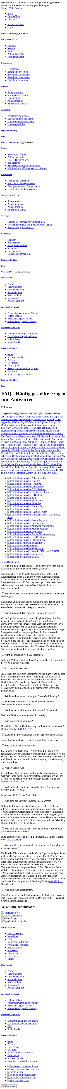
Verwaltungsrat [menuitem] (14, 286)
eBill (44, 428)
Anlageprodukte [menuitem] (15, 100)
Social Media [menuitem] (13, 342)
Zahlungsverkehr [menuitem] (15, 54)
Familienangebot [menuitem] (15, 56)
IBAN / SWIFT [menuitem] (15, 933)
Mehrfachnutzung (21, 470)
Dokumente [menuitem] (13, 953)
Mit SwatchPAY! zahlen (45, 464)
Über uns (12, 19)
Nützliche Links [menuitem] (8, 927)
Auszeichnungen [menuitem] (15, 300)
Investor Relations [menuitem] (9, 348)
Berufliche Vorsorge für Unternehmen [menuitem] (26, 222)
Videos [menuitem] (10, 958)
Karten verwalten (10, 433)
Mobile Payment (57, 447)
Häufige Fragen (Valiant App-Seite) (39, 444)
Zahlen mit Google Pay (39, 442)
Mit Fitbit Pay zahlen (29, 433)
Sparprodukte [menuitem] (14, 201)
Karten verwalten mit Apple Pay (17, 419)
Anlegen (20, 416)
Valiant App (27, 467)
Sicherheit (6, 428)
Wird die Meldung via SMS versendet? (24, 654)
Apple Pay (30, 416)
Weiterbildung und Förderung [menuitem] (22, 321)
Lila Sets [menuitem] (11, 45)
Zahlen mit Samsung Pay (18, 461)
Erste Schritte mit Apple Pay (50, 416)
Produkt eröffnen (15, 24)
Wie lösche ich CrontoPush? (19, 721)
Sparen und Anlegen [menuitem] (10, 195)
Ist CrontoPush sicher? (16, 668)
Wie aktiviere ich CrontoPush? (20, 745)
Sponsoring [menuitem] (13, 298)
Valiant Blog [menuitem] (13, 339)
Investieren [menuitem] (12, 248)
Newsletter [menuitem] (12, 936)
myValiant (20, 453)
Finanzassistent (28, 425)
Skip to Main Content (11, 8)
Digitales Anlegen (49, 422)
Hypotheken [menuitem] (13, 69)
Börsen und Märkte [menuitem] (16, 103)
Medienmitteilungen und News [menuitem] (22, 333)
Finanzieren (29, 430)
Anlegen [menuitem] (4, 86)
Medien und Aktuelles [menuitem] (10, 327)
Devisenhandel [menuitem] (14, 251)
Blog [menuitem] (3, 136)
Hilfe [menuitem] (9, 939)
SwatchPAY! (8, 453)
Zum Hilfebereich (10, 562)
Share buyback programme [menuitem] (20, 374)
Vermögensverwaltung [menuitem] (18, 95)
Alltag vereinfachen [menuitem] (17, 245)
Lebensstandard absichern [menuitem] (20, 118)
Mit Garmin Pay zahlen (48, 436)
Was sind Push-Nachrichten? (19, 889)
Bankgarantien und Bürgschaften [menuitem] (23, 186)
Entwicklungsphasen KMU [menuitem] (20, 227)
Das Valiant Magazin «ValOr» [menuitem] (22, 336)
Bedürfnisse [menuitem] (6, 234)
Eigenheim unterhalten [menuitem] (18, 77)
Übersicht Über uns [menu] (9, 272)
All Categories (8, 416)
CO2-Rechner (32, 422)
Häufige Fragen (14, 444)
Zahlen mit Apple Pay (45, 419)
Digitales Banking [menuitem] (9, 130)
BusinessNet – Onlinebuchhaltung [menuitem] (24, 165)
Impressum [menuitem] (12, 950)
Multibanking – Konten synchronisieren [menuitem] (27, 168)
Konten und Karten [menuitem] (9, 39)
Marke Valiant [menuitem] (14, 295)
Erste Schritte (52, 430)
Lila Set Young (49, 472)
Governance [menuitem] (13, 362)
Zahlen (30, 472)
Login (10, 27)
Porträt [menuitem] (10, 284)
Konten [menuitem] (11, 48)
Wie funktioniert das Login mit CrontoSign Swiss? (30, 613)
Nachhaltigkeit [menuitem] (14, 292)
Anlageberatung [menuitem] (15, 92)
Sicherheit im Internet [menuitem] (18, 942)
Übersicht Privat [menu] (8, 33)
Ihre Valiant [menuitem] (6, 278)
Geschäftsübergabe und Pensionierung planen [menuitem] (29, 224)
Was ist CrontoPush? (15, 767)
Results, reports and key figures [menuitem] (22, 368)
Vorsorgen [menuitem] (5, 109)
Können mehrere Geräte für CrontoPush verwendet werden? (34, 734)
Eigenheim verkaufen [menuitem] (18, 80)
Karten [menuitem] (10, 51)
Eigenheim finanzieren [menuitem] (18, 74)
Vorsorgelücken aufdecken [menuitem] (20, 121)
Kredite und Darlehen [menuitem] (18, 180)
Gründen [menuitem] (11, 239)
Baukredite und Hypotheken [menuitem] (21, 183)
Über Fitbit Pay (48, 433)
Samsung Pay (54, 450)
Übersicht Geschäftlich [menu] (11, 142)
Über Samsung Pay (40, 461)
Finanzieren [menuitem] (6, 63)
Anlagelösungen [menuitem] (15, 204)
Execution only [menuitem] (14, 98)
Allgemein (15, 425)
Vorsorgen (20, 472)
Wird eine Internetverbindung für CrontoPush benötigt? (32, 696)
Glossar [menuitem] (11, 956)
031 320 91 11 (25, 729)
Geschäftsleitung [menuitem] (15, 289)
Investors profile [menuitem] (15, 357)
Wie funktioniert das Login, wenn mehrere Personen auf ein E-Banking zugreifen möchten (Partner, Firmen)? (32, 567)
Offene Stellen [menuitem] (14, 315)
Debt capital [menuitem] (13, 365)
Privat (10, 13)
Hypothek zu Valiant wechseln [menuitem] (22, 189)
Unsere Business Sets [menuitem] (18, 160)
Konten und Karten (45, 425)
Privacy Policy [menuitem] (14, 947)
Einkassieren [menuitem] (13, 162)
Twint (18, 467)
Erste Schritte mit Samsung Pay (17, 458)
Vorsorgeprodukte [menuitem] (16, 124)
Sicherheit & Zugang (40, 470)
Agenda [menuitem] (11, 360)
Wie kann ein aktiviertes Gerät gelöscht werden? (28, 801)
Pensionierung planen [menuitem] (18, 116)
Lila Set (38, 472)
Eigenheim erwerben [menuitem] (17, 71)
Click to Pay (18, 422)
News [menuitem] (10, 354)
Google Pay (20, 439)
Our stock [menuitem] (12, 371)
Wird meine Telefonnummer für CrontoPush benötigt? (31, 710)
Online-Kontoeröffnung (37, 453)
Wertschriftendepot (21, 428)
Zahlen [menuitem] (4, 148)
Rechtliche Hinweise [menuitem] (17, 944)
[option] (26, 478)
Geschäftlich (13, 16)
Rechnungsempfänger (12, 430)
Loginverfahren (9, 413)
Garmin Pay (28, 450)
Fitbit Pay (41, 430)
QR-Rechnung (56, 453)
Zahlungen (36, 428)
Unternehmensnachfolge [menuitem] (19, 254)
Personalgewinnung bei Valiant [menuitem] (22, 313)
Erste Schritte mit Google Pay (41, 439)
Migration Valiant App (37, 447)
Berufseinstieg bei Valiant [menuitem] (20, 318)
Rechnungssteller (43, 456)
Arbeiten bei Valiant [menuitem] (10, 307)
